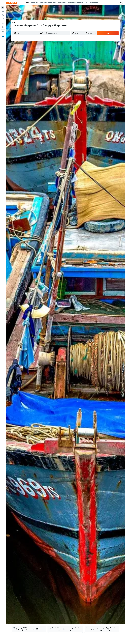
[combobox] (16, 29)
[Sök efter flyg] (3, 8)
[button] (3, 3)
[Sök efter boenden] (3, 11)
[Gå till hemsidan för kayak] (11, 3)
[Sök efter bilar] (3, 15)
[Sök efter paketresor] (3, 18)
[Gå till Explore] (3, 23)
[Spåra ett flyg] (3, 27)
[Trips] (3, 32)
